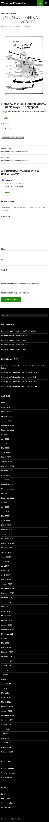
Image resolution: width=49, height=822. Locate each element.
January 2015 (6, 711)
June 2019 (5, 566)
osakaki (17, 27)
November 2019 (7, 543)
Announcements (7, 768)
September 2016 (7, 661)
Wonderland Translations (14, 3)
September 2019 (7, 552)
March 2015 (6, 702)
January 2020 (6, 534)
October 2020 (6, 493)
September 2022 (7, 430)
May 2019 (5, 570)
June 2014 (5, 734)
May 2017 (5, 643)
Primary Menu (46, 3)
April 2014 (5, 743)
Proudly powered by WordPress (11, 819)
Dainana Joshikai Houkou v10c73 (14, 349)
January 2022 (6, 462)
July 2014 (5, 729)
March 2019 (6, 579)
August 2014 (6, 725)
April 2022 (5, 452)
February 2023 (7, 416)
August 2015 (6, 684)
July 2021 (5, 480)
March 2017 (6, 647)
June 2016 (5, 675)
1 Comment (26, 27)
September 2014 (7, 720)
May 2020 (5, 516)
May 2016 (5, 679)
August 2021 (6, 475)
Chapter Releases (8, 13)
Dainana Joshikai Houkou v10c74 (14, 345)
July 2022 (5, 439)
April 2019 (5, 575)
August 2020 (6, 502)
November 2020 (7, 489)
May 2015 (5, 693)
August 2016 (6, 666)
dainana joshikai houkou (13, 138)
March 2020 (6, 525)
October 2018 (6, 598)
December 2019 (7, 539)
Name (3, 249)
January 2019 (6, 584)
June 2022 (5, 443)
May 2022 (5, 448)
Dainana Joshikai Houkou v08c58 (14, 158)
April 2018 (5, 611)
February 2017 (7, 652)
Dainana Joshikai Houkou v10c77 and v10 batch (20, 331)
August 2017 (6, 638)
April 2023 (5, 407)
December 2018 (7, 588)
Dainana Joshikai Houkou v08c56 (14, 149)
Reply (9, 192)
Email (3, 259)
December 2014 (7, 715)
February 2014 (7, 752)
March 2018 (6, 616)
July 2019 (5, 561)
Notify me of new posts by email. (15, 292)
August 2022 (6, 434)
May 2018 (5, 607)
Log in (3, 794)
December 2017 (7, 629)
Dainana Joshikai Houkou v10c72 (24, 386)
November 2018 (7, 593)
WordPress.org (7, 807)
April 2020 (5, 520)
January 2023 (6, 421)
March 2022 (6, 457)
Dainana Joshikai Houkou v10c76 (14, 336)
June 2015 (5, 688)
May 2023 (5, 403)
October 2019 (6, 548)
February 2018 (7, 620)
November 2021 (7, 466)
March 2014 (6, 747)
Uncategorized (7, 777)
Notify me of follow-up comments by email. (19, 283)
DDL (6, 117)
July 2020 (5, 507)
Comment (6, 216)
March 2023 (6, 412)
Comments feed (7, 803)
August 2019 (6, 557)
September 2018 (7, 602)
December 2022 (7, 425)
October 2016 (6, 656)
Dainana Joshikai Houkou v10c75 (14, 340)
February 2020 (7, 530)
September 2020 (7, 498)
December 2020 (7, 484)
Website (5, 270)
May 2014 (5, 738)
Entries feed (6, 798)
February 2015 (7, 706)
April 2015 (5, 697)
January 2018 (6, 625)
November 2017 (7, 634)
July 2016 (5, 670)
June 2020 (5, 511)
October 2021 (6, 471)
